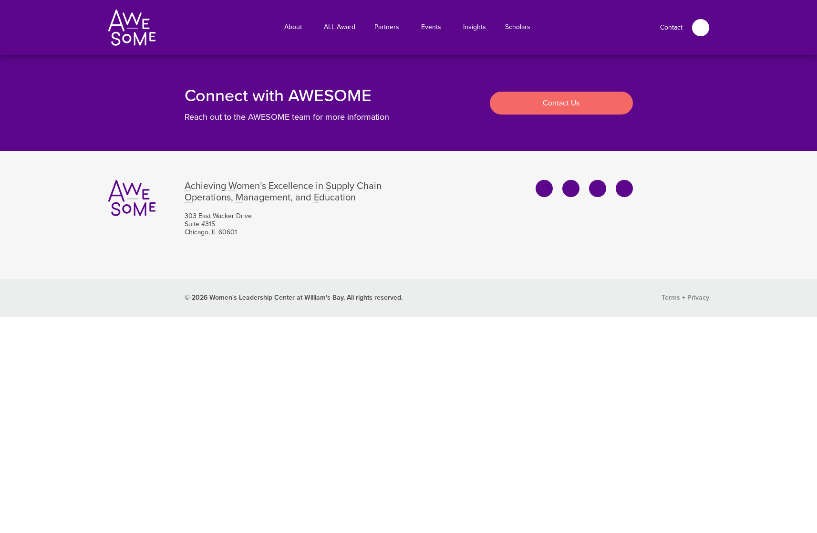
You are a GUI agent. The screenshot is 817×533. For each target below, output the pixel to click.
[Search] (700, 27)
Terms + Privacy (685, 298)
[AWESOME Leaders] (132, 28)
